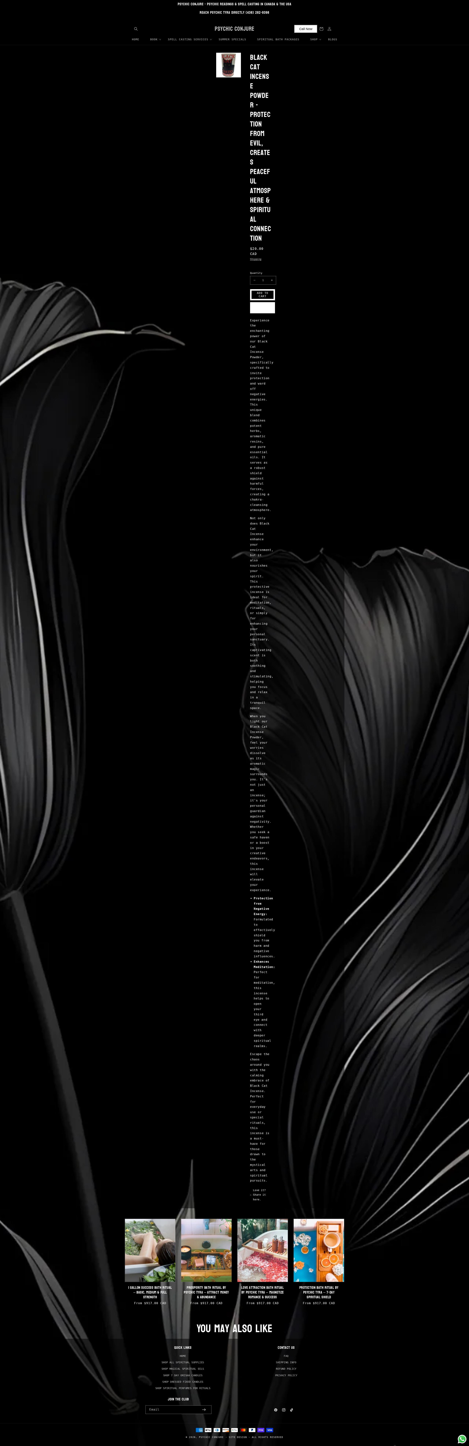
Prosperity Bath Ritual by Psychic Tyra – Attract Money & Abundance (206, 1292)
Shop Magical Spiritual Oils (183, 1368)
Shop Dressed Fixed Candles (182, 1381)
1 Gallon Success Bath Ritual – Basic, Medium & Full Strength (150, 1292)
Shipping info (286, 1362)
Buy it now (262, 308)
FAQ (286, 1355)
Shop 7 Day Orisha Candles (183, 1375)
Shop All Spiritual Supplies (183, 1362)
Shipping (255, 259)
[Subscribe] (204, 1409)
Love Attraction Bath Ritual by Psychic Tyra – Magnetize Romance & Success (262, 1292)
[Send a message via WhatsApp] (462, 1439)
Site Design (238, 1437)
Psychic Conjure (211, 1437)
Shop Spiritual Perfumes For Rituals (183, 1388)
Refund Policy (286, 1368)
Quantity (256, 273)
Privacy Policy (286, 1375)
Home (183, 1355)
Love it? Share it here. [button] (259, 1195)
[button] (136, 29)
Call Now (305, 29)
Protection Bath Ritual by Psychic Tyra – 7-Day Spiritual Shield (319, 1292)
